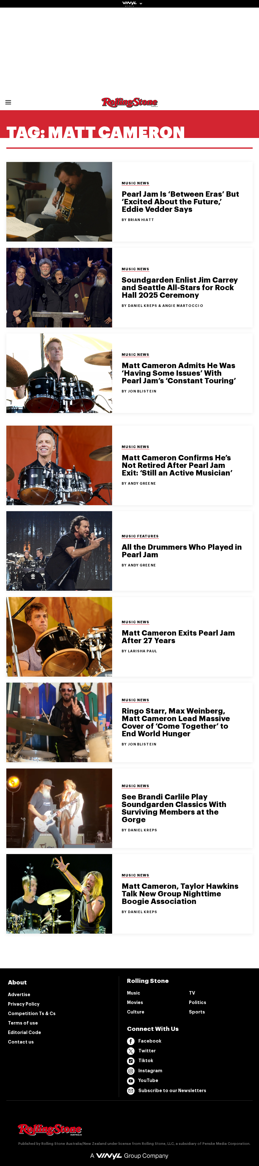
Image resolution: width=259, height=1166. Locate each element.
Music (133, 993)
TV (192, 993)
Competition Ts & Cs (32, 1013)
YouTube (148, 1080)
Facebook (149, 1041)
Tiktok (145, 1060)
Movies (135, 1002)
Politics (197, 1002)
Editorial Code (24, 1032)
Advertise (19, 994)
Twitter (147, 1051)
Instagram (150, 1070)
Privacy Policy (23, 1004)
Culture (135, 1012)
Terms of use (23, 1023)
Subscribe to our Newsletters (172, 1090)
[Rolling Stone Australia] (129, 104)
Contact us (21, 1042)
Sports (197, 1012)
